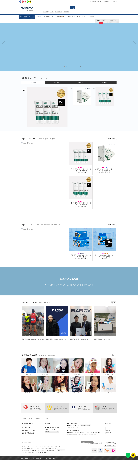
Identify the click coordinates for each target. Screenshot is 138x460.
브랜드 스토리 (113, 21)
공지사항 (108, 430)
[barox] (27, 9)
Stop (80, 66)
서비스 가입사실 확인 (110, 445)
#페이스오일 (66, 11)
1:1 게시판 (108, 427)
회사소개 (24, 418)
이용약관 (30, 418)
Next (118, 7)
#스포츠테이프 (58, 11)
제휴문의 (47, 418)
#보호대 (51, 11)
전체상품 (38, 16)
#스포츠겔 (45, 11)
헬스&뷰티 (104, 82)
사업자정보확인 (61, 450)
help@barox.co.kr (45, 452)
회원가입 (94, 1)
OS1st (58, 16)
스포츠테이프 (71, 16)
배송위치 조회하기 (86, 425)
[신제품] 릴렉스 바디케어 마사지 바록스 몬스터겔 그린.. (105, 170)
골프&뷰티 (91, 16)
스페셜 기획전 (101, 21)
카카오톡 (133, 455)
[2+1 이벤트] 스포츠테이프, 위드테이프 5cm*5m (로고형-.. (104, 256)
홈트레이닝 (80, 82)
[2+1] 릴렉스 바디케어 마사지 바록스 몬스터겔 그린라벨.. (81, 170)
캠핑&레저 (82, 16)
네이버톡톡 (128, 455)
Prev (118, 4)
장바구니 (99, 1)
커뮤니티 (115, 1)
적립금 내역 (108, 432)
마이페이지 (106, 1)
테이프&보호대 (57, 82)
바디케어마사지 (48, 16)
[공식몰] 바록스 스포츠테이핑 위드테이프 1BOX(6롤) (81, 256)
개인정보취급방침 (38, 418)
